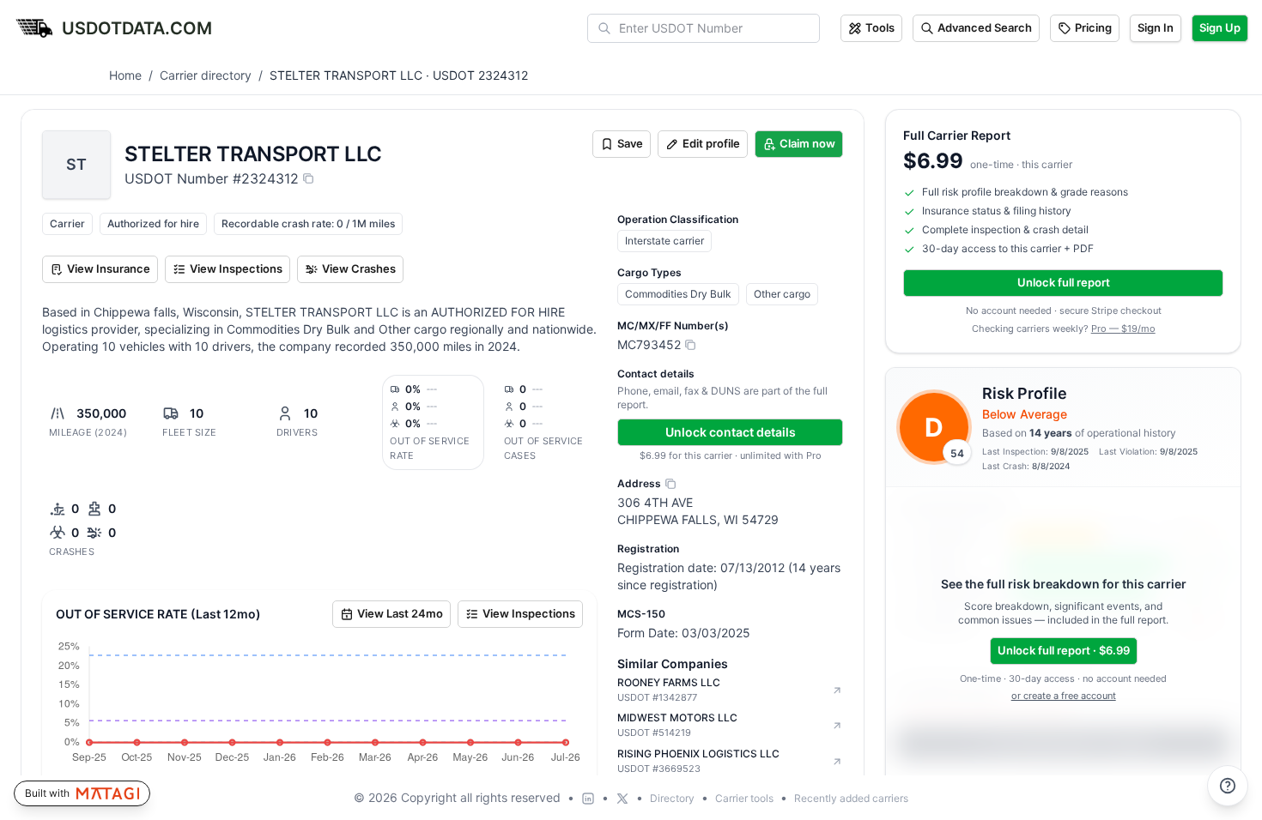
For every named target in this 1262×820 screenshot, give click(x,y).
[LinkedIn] (588, 798)
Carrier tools (744, 798)
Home (125, 75)
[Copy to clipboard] (308, 178)
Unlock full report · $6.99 (1064, 650)
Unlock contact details (730, 432)
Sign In (1156, 27)
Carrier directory (206, 75)
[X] (622, 798)
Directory (672, 798)
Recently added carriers (851, 798)
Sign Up (1220, 27)
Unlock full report (1063, 282)
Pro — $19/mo (1123, 329)
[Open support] (1227, 785)
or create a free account (1063, 696)
